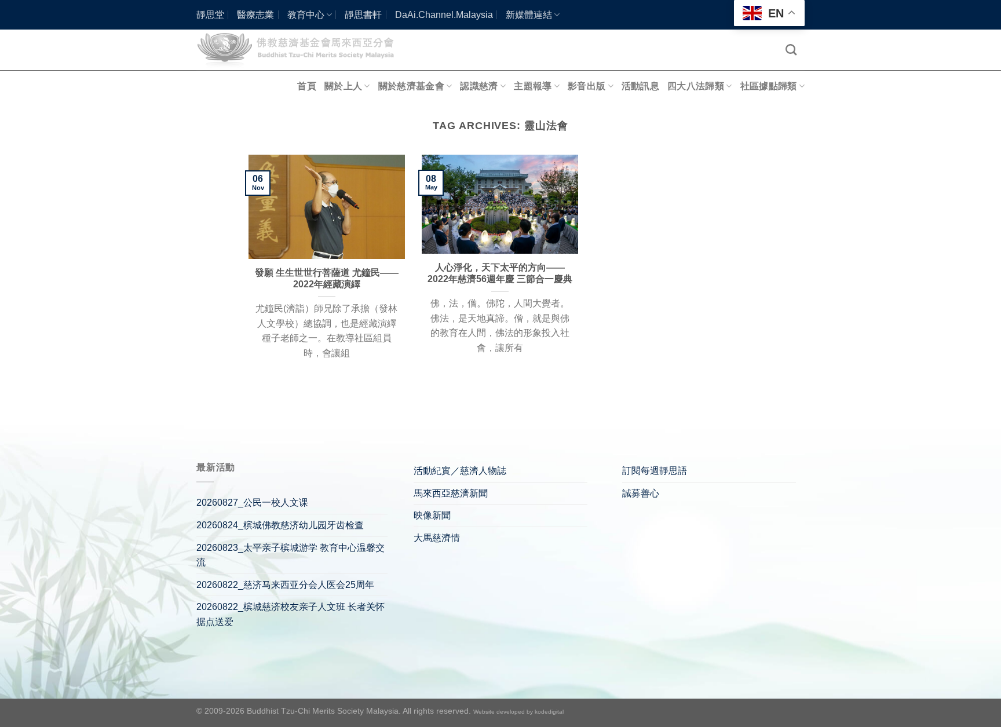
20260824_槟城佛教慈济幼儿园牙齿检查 (280, 525)
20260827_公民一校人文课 (252, 502)
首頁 (306, 86)
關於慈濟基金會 (411, 86)
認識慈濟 (479, 86)
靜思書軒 (363, 15)
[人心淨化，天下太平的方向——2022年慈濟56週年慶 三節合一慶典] (500, 204)
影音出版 (586, 86)
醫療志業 (255, 15)
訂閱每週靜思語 (654, 471)
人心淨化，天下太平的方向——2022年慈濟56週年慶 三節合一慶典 (500, 273)
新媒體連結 (529, 15)
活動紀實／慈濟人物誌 (460, 471)
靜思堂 (210, 15)
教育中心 (305, 15)
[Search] (791, 49)
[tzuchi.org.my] (300, 49)
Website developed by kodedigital (518, 711)
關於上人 (343, 86)
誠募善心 (640, 493)
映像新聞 (432, 515)
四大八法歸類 (695, 86)
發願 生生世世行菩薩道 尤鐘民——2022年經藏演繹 (327, 279)
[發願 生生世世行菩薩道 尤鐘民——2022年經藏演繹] (327, 207)
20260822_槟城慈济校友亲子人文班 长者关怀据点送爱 (290, 614)
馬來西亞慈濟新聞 (451, 493)
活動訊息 (640, 86)
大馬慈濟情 (437, 538)
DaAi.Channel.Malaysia (444, 15)
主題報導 (532, 86)
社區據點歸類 (768, 86)
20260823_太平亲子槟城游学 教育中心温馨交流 (290, 555)
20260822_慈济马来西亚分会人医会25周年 (285, 585)
